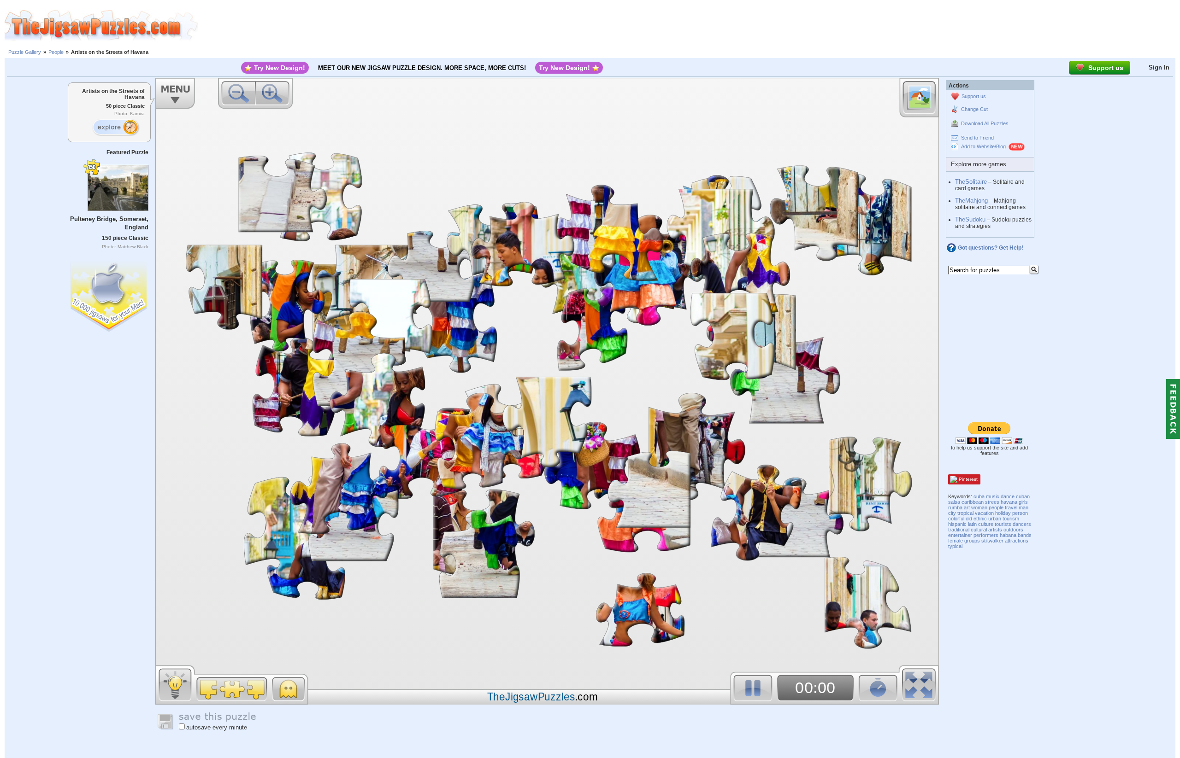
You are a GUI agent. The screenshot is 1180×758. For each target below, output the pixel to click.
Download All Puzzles (985, 123)
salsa (954, 502)
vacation (984, 513)
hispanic (957, 524)
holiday (1003, 513)
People (56, 52)
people (996, 507)
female (955, 540)
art (967, 507)
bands (1025, 535)
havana (1009, 502)
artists (995, 529)
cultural (979, 529)
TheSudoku (970, 219)
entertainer (960, 535)
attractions (1016, 540)
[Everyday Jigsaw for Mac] (109, 294)
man (1023, 507)
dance (1008, 496)
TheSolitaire (971, 181)
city (952, 513)
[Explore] (116, 127)
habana (1008, 535)
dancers (1022, 524)
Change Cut (974, 109)
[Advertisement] (689, 25)
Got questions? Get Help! (990, 248)
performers (986, 535)
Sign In (1159, 67)
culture (985, 524)
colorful (956, 518)
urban (994, 518)
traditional (958, 529)
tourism (1011, 518)
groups (972, 540)
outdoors (1013, 529)
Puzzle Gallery (24, 52)
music (992, 496)
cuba (979, 496)
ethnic (980, 518)
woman (979, 507)
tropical (965, 513)
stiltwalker (992, 540)
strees (992, 502)
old (969, 518)
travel (1011, 507)
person (1020, 513)
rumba (955, 507)
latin (972, 524)
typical (955, 546)
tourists (1003, 524)
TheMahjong (971, 200)
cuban (1023, 496)
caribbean (973, 502)
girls (1023, 502)
